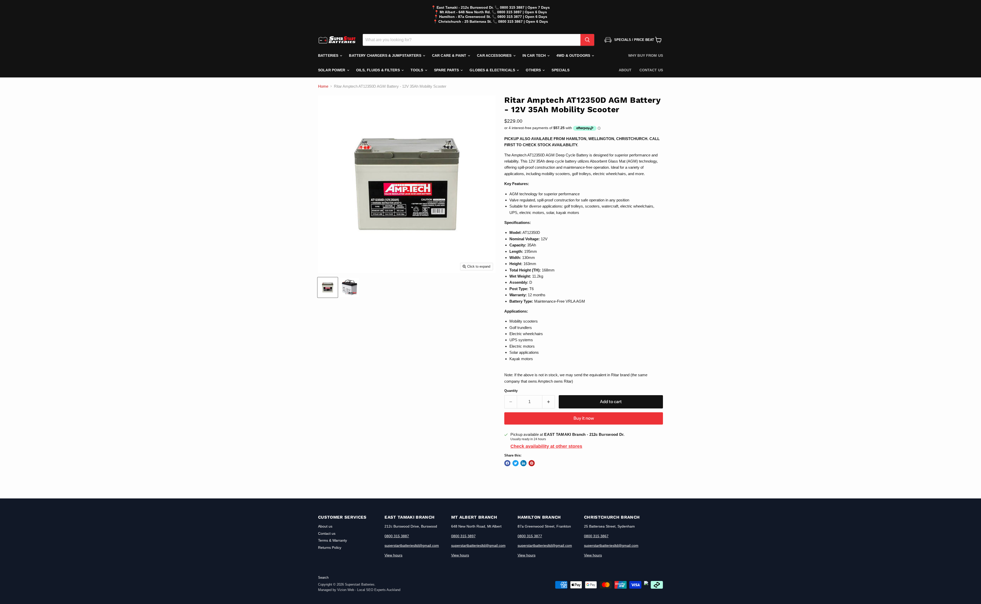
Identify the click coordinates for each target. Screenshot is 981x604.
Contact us (651, 70)
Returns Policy (329, 547)
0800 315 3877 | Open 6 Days (522, 17)
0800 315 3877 (530, 536)
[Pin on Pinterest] (532, 463)
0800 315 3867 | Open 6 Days (523, 21)
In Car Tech (534, 55)
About (625, 70)
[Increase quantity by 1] (548, 401)
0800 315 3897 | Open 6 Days (522, 12)
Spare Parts (447, 70)
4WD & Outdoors (573, 55)
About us (325, 526)
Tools (417, 70)
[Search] (587, 40)
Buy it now (584, 418)
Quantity (511, 391)
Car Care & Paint (449, 55)
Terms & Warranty (332, 540)
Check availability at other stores (546, 446)
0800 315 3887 (396, 536)
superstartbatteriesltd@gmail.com (411, 545)
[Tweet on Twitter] (515, 463)
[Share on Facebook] (507, 463)
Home (323, 86)
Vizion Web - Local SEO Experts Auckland (368, 590)
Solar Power (332, 70)
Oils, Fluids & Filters (378, 70)
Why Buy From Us (645, 55)
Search (323, 577)
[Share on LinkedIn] (523, 463)
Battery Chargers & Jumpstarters (385, 55)
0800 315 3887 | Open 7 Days (525, 7)
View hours (393, 555)
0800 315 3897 (463, 536)
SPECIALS (560, 70)
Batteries (328, 55)
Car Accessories (494, 55)
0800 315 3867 (596, 536)
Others (534, 70)
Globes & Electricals (493, 70)
